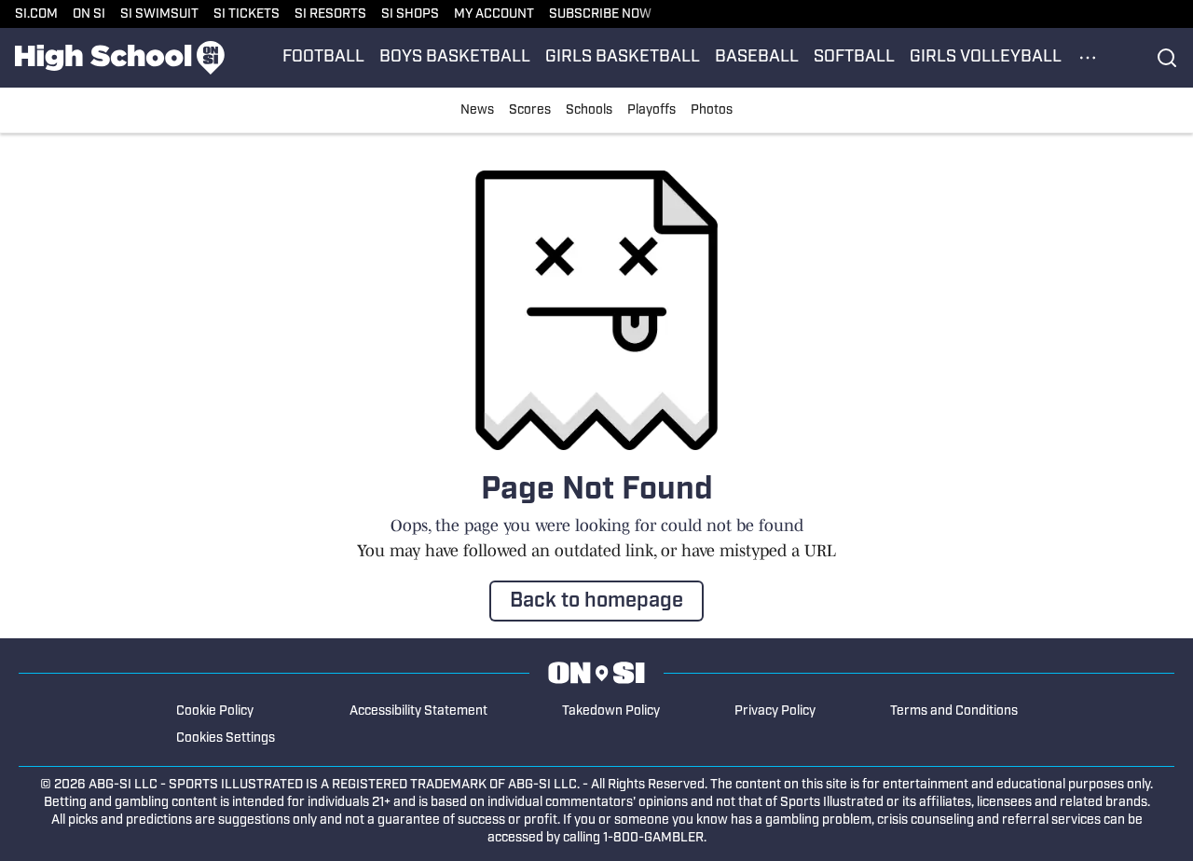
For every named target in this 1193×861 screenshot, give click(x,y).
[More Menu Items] (1087, 58)
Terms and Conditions (954, 711)
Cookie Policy (215, 711)
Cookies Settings (225, 738)
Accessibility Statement (418, 711)
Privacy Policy (775, 711)
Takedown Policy (611, 711)
